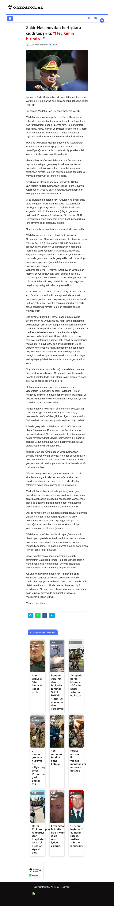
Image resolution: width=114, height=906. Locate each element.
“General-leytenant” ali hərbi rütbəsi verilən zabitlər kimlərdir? (77, 836)
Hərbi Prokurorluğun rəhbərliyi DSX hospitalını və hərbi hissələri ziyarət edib (41, 839)
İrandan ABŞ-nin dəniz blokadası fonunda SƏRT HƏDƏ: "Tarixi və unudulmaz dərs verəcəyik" (58, 692)
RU (89, 18)
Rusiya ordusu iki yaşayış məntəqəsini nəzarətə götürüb (78, 760)
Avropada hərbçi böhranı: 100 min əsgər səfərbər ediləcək (76, 685)
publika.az (40, 603)
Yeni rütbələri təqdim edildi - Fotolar (56, 757)
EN (95, 18)
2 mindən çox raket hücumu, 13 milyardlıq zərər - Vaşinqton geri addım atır (38, 767)
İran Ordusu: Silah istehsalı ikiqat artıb (37, 684)
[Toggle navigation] (10, 18)
